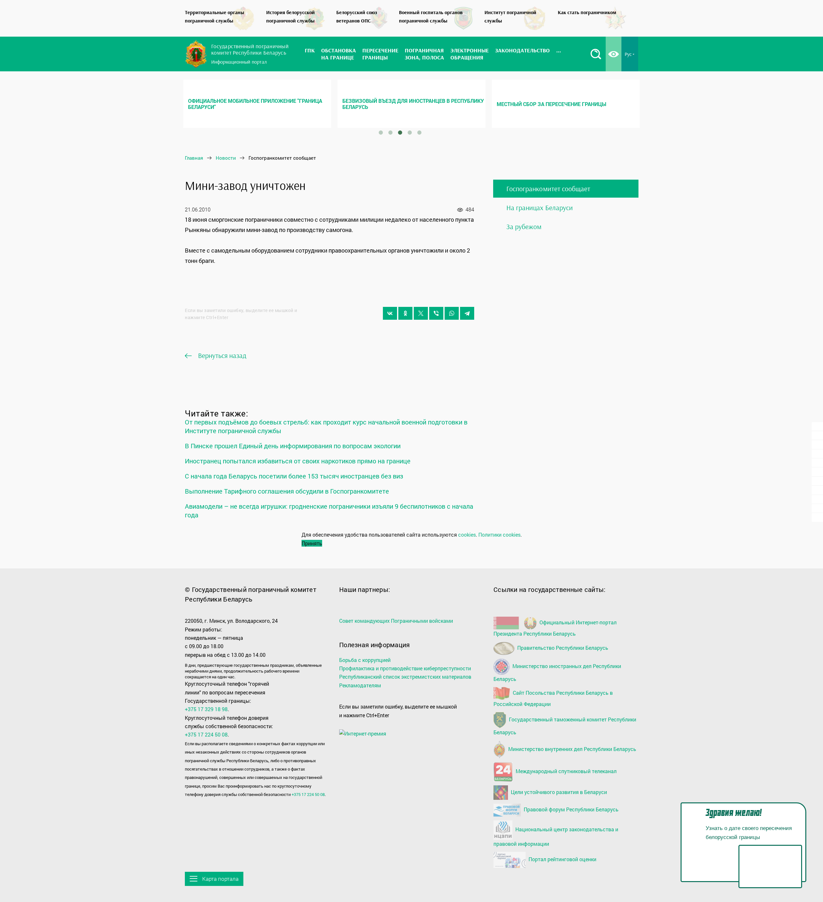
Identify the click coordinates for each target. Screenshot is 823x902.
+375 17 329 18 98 (206, 709)
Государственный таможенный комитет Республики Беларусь (564, 726)
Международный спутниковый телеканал (565, 771)
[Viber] (436, 313)
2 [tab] (390, 132)
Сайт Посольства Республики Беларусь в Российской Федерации (553, 698)
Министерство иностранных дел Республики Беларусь (557, 672)
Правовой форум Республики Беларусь (570, 809)
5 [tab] (419, 132)
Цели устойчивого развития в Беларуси (558, 791)
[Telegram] (467, 313)
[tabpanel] (257, 104)
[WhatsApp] (452, 313)
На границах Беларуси (539, 207)
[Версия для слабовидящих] (613, 54)
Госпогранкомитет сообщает (548, 188)
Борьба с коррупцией (365, 659)
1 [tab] (380, 132)
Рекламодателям (360, 685)
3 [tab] (400, 132)
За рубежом (524, 226)
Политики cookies (499, 534)
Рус (628, 54)
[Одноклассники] (405, 313)
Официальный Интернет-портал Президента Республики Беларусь (555, 628)
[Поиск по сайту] (596, 54)
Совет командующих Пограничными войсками (396, 620)
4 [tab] (409, 132)
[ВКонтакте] (390, 313)
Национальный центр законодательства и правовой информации (555, 836)
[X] (421, 313)
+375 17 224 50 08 (206, 734)
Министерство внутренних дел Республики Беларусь (571, 748)
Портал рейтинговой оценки (561, 859)
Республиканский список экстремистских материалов (405, 676)
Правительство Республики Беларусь (562, 647)
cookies (467, 534)
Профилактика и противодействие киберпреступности (405, 668)
